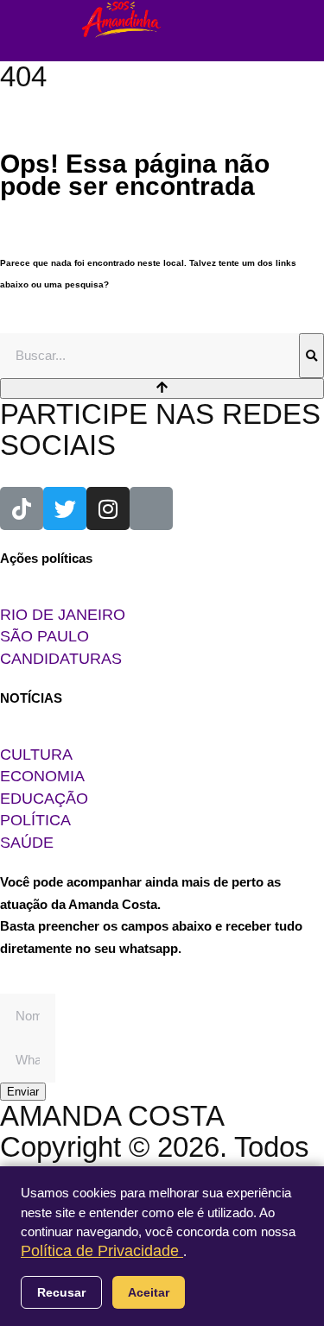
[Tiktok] (21, 508)
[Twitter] (64, 508)
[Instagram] (108, 508)
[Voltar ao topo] (162, 388)
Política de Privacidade (102, 1251)
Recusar (61, 1292)
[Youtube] (151, 508)
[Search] (311, 355)
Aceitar (148, 1292)
